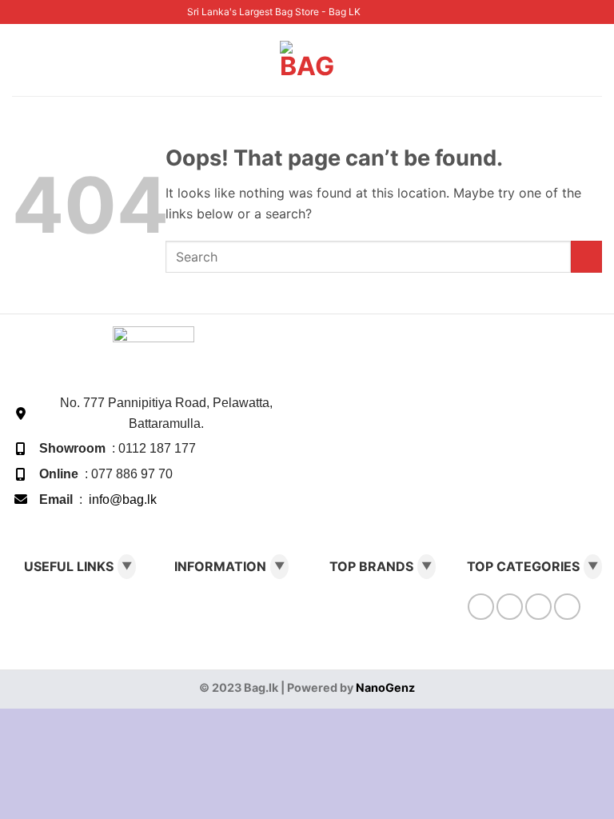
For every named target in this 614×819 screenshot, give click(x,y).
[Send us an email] (404, 12)
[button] (21, 59)
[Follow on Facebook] (373, 12)
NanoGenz (385, 687)
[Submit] (586, 256)
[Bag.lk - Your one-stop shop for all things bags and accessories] (307, 60)
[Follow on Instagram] (388, 12)
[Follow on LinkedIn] (420, 12)
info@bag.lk (123, 499)
